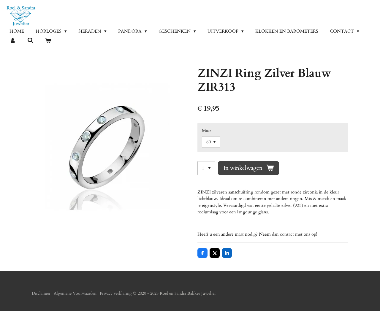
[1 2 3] (206, 168)
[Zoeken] (30, 40)
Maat (206, 131)
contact (287, 234)
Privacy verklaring (116, 293)
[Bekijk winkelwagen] (48, 41)
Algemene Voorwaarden (75, 293)
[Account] (12, 41)
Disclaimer (42, 293)
